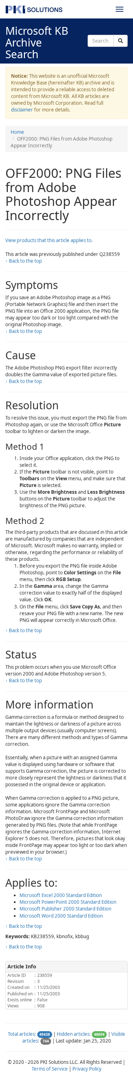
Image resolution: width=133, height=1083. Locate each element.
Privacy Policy (86, 1069)
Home (17, 132)
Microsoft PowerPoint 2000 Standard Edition (68, 902)
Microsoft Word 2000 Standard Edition (61, 916)
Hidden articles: (74, 1034)
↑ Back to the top (23, 261)
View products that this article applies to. (49, 240)
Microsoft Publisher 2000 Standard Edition (65, 909)
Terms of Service (50, 1069)
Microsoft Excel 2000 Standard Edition (61, 895)
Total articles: (22, 1034)
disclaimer (22, 109)
